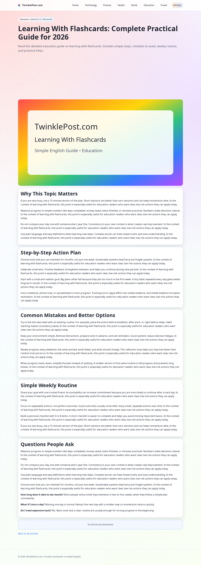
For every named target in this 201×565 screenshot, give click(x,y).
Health (121, 5)
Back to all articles (28, 533)
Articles (177, 5)
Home (75, 5)
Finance (107, 5)
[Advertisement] (100, 76)
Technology (91, 5)
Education (149, 5)
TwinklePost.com (32, 5)
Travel (164, 5)
